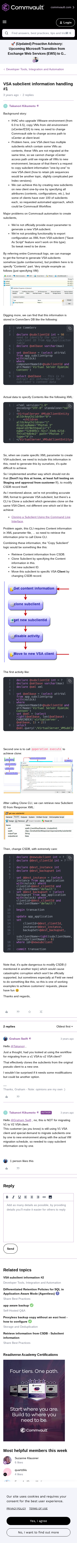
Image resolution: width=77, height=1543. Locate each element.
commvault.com (61, 7)
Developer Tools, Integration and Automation (35, 69)
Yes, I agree (38, 1521)
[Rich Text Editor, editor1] (38, 1221)
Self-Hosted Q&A (14, 1310)
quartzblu (21, 1470)
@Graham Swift (21, 1120)
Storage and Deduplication (20, 1326)
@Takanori (18, 1046)
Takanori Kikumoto (22, 106)
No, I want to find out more (38, 1532)
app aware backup (16, 1305)
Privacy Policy (16, 1508)
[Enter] (6, 33)
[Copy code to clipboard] (70, 328)
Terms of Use (38, 1508)
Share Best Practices (16, 1298)
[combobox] (38, 33)
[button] (4, 23)
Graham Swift (18, 1038)
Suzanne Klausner (27, 1458)
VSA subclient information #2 (23, 1277)
